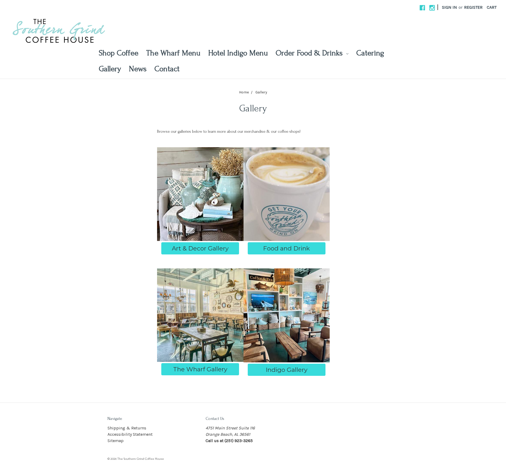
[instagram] (432, 8)
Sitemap (116, 440)
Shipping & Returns (127, 427)
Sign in (449, 7)
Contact (166, 68)
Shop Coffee (118, 53)
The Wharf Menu (173, 53)
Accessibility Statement (130, 434)
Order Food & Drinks (310, 53)
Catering (370, 53)
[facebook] (422, 8)
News (138, 68)
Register (473, 7)
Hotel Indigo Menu (238, 53)
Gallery (110, 68)
